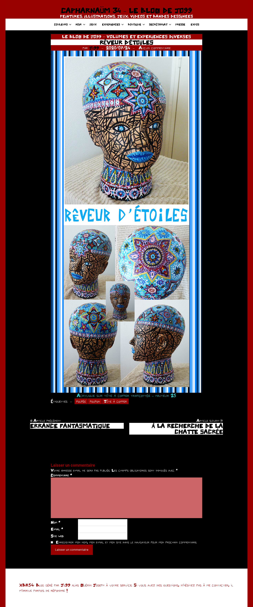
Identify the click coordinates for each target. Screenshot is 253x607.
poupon (95, 401)
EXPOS (195, 24)
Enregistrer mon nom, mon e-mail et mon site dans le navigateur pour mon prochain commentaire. (126, 542)
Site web (57, 535)
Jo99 (94, 47)
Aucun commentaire (155, 47)
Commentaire (61, 475)
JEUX (93, 24)
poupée (81, 401)
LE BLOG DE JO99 (81, 36)
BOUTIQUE (134, 24)
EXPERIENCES (111, 24)
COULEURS (61, 24)
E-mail (57, 529)
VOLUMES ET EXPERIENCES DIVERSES (149, 36)
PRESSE (180, 24)
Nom (55, 522)
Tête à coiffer (115, 401)
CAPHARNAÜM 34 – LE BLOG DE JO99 (126, 10)
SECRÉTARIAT (158, 24)
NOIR (79, 24)
